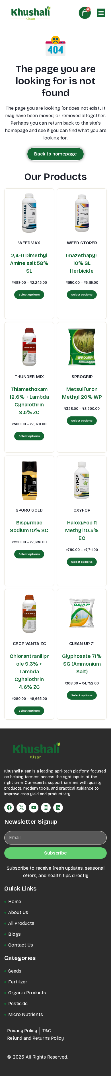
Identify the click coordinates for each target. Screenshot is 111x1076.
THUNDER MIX (29, 376)
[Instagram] (46, 808)
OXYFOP (81, 510)
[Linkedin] (58, 808)
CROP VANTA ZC (29, 643)
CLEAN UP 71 (81, 643)
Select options (29, 295)
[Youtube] (33, 808)
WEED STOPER (82, 242)
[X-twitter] (21, 808)
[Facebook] (9, 808)
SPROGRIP (81, 376)
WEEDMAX (29, 242)
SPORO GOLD (29, 510)
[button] (101, 13)
